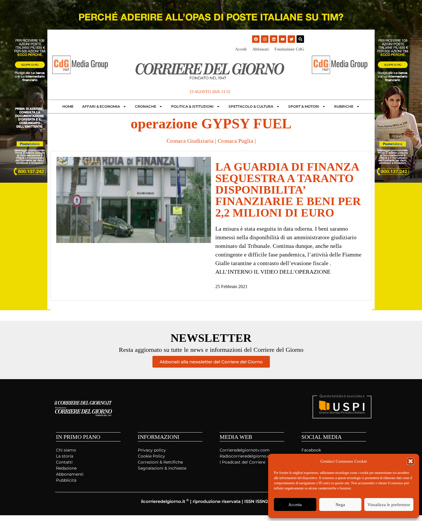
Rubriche (343, 106)
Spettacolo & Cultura (251, 106)
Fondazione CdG (289, 49)
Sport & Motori (303, 106)
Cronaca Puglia (235, 141)
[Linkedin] (273, 39)
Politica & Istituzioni (192, 106)
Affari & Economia (101, 106)
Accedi (241, 49)
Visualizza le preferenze (388, 504)
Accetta (295, 504)
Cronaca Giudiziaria (190, 141)
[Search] (300, 39)
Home (67, 106)
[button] (410, 461)
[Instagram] (264, 39)
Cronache (145, 106)
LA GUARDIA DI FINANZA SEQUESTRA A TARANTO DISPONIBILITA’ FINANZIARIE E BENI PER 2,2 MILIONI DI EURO (288, 189)
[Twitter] (291, 39)
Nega (340, 504)
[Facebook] (256, 39)
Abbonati (260, 49)
